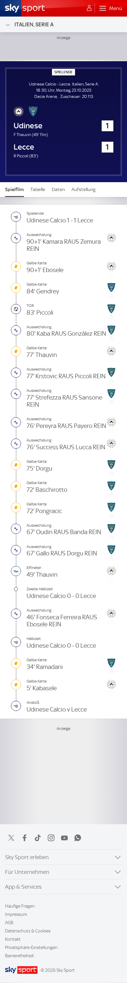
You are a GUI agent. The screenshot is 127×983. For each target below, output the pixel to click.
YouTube (64, 838)
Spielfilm (14, 189)
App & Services (23, 886)
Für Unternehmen (27, 872)
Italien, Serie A (33, 24)
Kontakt (13, 939)
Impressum (16, 914)
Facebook (24, 838)
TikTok (38, 838)
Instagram (51, 838)
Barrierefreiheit (19, 955)
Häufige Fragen (20, 906)
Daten (58, 189)
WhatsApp (77, 838)
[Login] (89, 8)
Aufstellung (83, 189)
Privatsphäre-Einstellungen (31, 947)
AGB (9, 922)
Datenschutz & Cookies (28, 931)
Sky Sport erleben (27, 857)
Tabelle (37, 189)
